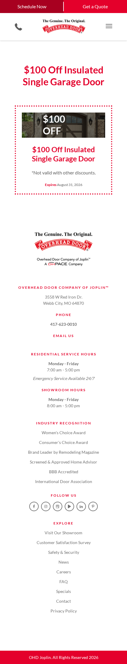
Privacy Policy (64, 610)
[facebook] (34, 506)
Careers (63, 571)
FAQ (63, 581)
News (63, 561)
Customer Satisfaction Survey (64, 542)
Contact (63, 601)
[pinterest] (93, 506)
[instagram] (46, 506)
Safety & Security (63, 552)
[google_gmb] (57, 506)
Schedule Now (31, 6)
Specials (63, 591)
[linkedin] (81, 506)
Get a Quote (95, 6)
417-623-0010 (63, 324)
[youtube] (69, 506)
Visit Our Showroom (63, 532)
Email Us (63, 335)
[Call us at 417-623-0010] (18, 27)
